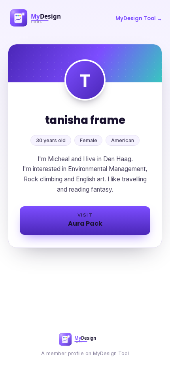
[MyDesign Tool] (45, 19)
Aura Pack (85, 220)
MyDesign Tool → (138, 18)
